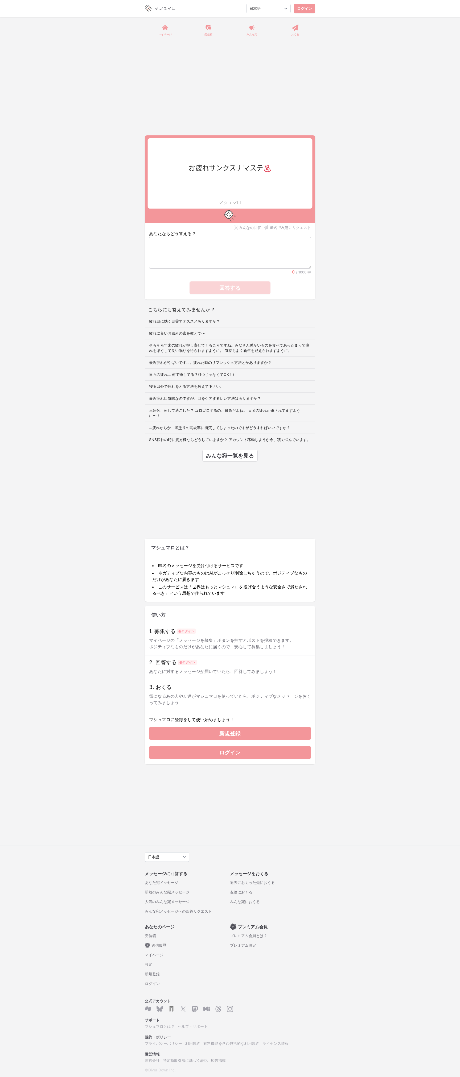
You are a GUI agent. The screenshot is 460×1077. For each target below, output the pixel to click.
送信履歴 (157, 945)
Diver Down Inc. (162, 1070)
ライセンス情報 (275, 1043)
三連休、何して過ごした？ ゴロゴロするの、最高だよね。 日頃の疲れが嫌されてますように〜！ (224, 413)
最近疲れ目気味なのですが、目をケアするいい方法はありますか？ (205, 398)
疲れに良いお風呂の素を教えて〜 (177, 333)
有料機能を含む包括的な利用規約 (231, 1043)
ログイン (304, 8)
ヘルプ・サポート (193, 1026)
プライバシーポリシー (163, 1043)
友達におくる (241, 892)
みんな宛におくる (245, 901)
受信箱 (150, 935)
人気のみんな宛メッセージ (167, 901)
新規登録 (230, 733)
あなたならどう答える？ (172, 233)
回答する (230, 288)
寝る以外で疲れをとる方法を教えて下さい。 (186, 386)
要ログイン (186, 631)
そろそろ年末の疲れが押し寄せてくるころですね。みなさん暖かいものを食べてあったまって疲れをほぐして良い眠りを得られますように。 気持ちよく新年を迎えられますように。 (229, 348)
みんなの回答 (250, 227)
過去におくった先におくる (252, 882)
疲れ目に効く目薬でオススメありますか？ (184, 321)
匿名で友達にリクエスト (290, 227)
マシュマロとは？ (160, 1026)
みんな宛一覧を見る (230, 455)
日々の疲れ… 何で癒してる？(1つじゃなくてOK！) (191, 374)
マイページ (154, 955)
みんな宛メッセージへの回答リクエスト (178, 911)
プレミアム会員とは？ (248, 935)
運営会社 (152, 1060)
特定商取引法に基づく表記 (185, 1060)
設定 (148, 964)
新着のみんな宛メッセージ (167, 892)
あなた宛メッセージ (161, 882)
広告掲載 (218, 1060)
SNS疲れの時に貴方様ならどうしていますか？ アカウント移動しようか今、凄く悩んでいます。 (230, 439)
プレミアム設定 (243, 945)
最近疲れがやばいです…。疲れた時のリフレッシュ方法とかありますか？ (210, 362)
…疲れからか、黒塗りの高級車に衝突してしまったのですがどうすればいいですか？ (219, 427)
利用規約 (192, 1043)
